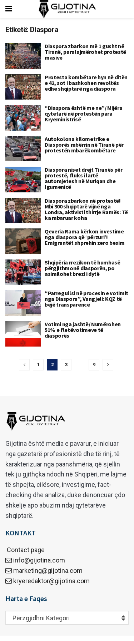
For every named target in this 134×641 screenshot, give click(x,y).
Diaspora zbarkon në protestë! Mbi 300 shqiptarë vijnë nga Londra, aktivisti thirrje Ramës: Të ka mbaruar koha (86, 209)
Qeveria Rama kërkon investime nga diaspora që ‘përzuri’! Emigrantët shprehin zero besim (84, 237)
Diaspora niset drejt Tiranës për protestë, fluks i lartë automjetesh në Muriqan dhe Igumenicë (84, 178)
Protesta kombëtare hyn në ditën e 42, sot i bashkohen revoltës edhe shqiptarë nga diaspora (86, 83)
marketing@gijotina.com (48, 570)
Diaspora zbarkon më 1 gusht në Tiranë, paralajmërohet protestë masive (85, 51)
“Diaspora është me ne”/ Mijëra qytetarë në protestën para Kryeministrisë (83, 113)
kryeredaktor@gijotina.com (51, 581)
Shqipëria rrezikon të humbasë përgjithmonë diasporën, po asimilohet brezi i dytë (82, 268)
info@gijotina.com (39, 560)
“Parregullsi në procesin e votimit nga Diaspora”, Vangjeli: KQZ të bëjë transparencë (86, 298)
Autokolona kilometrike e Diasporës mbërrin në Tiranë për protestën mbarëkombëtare (84, 144)
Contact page (25, 550)
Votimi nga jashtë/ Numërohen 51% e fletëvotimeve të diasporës (83, 329)
